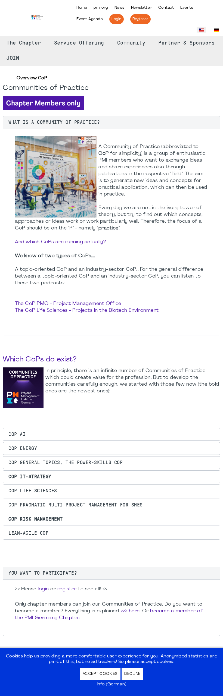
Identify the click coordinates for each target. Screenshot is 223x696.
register (67, 589)
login (43, 589)
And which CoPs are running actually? (60, 242)
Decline (132, 674)
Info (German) (111, 684)
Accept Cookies (100, 674)
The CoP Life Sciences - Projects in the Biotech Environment (87, 310)
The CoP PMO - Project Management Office (68, 303)
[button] (111, 122)
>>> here (130, 611)
